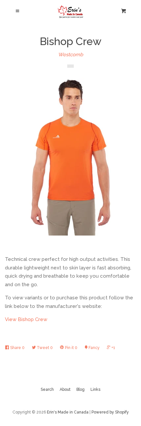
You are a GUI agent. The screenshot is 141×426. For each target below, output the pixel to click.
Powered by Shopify (110, 412)
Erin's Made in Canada (68, 412)
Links (95, 389)
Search (47, 389)
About (65, 389)
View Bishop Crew (26, 319)
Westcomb (70, 55)
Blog (80, 389)
